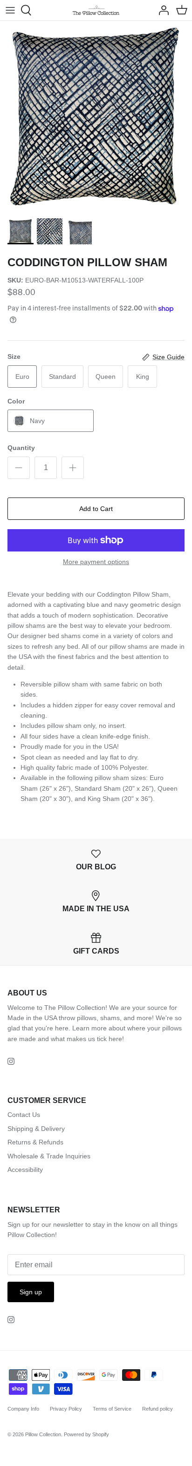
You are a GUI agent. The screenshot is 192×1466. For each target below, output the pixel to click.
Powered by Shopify (86, 1434)
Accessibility (25, 1169)
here (115, 1038)
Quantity (21, 447)
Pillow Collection (43, 1434)
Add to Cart (96, 508)
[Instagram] (10, 1061)
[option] (96, 117)
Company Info (23, 1409)
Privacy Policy (66, 1409)
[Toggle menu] (10, 10)
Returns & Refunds (35, 1142)
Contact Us (23, 1114)
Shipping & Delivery (36, 1128)
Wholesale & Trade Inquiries (48, 1156)
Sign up (31, 1292)
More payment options (96, 561)
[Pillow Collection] (96, 10)
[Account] (161, 10)
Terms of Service (112, 1409)
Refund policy (157, 1409)
